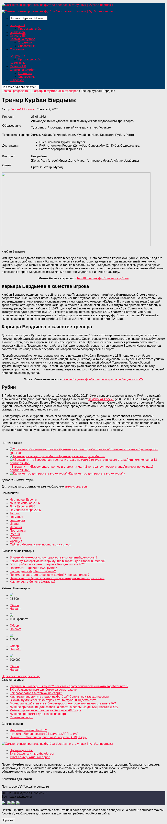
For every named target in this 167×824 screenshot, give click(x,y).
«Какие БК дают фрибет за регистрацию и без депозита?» (102, 379)
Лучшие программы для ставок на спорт (38, 713)
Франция (16, 541)
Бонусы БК (17, 25)
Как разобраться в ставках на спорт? (36, 693)
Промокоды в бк (29, 28)
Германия (16, 516)
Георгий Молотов (23, 109)
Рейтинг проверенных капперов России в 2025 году (45, 710)
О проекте (17, 49)
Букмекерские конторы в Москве (82, 456)
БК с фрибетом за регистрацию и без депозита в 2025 (47, 564)
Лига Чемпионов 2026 (25, 503)
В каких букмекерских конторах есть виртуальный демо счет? (53, 557)
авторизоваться (76, 486)
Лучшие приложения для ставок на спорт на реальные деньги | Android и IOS (64, 707)
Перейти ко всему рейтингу (21, 676)
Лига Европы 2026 (22, 506)
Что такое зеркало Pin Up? (28, 730)
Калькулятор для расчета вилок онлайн (97, 473)
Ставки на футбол (22, 39)
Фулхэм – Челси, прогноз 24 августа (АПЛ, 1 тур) (44, 733)
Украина (15, 537)
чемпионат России (101, 399)
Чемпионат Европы (23, 499)
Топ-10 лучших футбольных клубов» (103, 278)
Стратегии (25, 42)
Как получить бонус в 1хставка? (32, 581)
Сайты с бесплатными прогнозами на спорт (40, 544)
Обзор (14, 605)
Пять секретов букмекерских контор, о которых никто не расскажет (57, 578)
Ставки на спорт (21, 717)
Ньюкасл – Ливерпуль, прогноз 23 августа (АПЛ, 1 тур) (48, 737)
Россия (15, 534)
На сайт (15, 608)
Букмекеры (17, 32)
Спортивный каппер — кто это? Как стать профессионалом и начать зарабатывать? (69, 686)
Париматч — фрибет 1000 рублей (33, 567)
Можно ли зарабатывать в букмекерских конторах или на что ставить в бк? (63, 703)
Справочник (26, 46)
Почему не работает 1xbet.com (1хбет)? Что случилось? (49, 574)
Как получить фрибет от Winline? (33, 571)
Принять (8, 820)
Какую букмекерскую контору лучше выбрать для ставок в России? (57, 561)
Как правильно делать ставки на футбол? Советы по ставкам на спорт (59, 696)
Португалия (18, 530)
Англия (15, 513)
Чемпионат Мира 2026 (25, 510)
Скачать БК (18, 35)
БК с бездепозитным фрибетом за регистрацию (43, 689)
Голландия (17, 520)
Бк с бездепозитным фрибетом (32, 753)
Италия (15, 523)
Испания (16, 527)
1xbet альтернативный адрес (30, 757)
